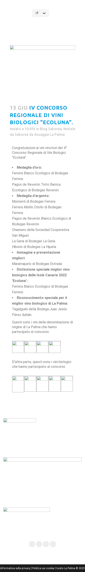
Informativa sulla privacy (15, 568)
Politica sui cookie (43, 568)
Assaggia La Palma (49, 134)
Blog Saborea (51, 129)
